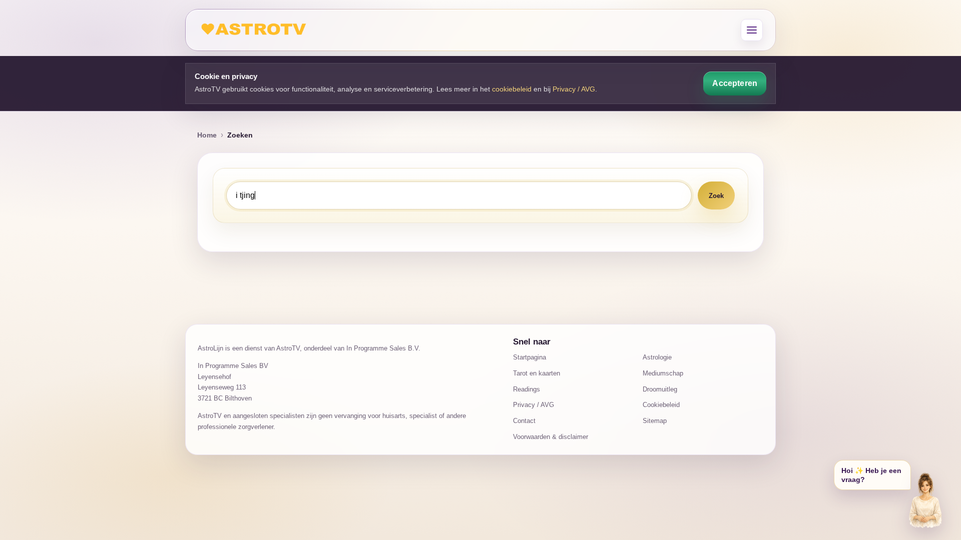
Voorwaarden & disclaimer (550, 436)
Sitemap (655, 420)
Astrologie (657, 357)
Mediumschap (663, 373)
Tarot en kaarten (536, 373)
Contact (524, 420)
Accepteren (734, 83)
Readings (526, 389)
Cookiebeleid (661, 404)
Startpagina (529, 357)
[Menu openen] (752, 30)
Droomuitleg (660, 389)
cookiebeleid (512, 89)
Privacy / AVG (574, 89)
